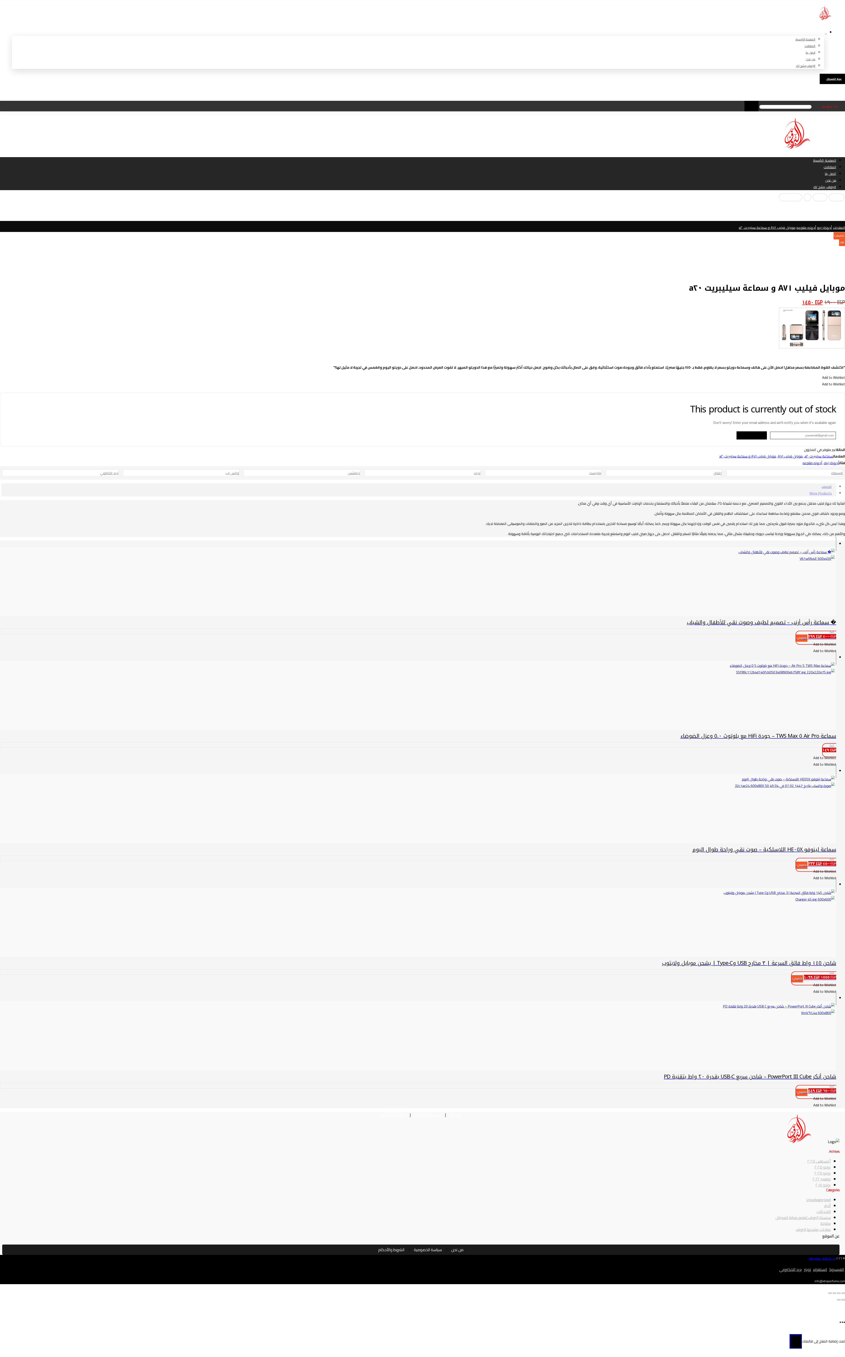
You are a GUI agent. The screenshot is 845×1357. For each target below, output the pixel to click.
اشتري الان (417, 1344)
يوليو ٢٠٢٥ (823, 1167)
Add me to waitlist (751, 435)
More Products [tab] (820, 493)
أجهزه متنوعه (812, 463)
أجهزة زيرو (831, 463)
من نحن (455, 1114)
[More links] (826, 30)
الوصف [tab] (826, 486)
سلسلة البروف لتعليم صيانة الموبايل (803, 1217)
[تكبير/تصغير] (843, 1293)
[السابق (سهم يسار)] (843, 1299)
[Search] (751, 106)
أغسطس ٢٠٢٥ (819, 1161)
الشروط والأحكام (393, 1114)
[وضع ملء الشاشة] (839, 1293)
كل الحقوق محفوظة (822, 1258)
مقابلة (825, 1223)
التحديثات (824, 1211)
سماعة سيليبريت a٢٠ (819, 456)
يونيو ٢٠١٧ (823, 1185)
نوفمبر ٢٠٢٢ (822, 1179)
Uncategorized (818, 1199)
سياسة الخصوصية (428, 1114)
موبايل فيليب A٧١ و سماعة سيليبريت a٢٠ (747, 456)
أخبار (827, 1205)
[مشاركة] (834, 1293)
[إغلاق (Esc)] (830, 1293)
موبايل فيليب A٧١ (790, 456)
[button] (836, 197)
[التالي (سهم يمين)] (839, 1299)
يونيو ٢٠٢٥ (822, 1173)
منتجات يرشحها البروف (813, 1229)
